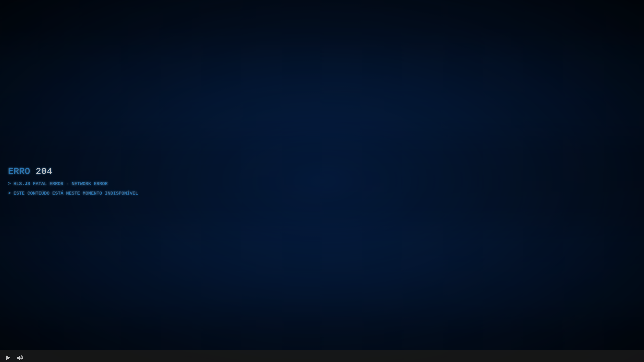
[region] (322, 181)
